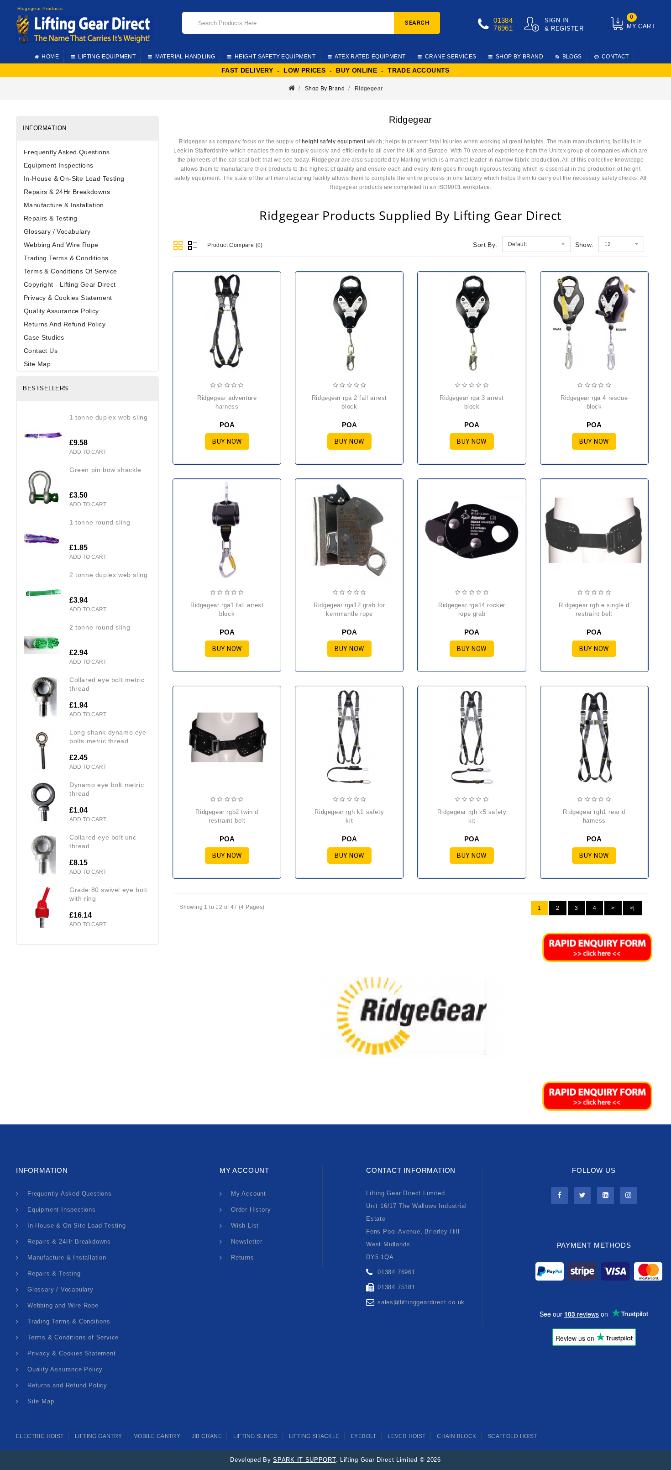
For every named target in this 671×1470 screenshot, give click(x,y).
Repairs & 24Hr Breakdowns (67, 191)
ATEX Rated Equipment (370, 56)
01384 (503, 20)
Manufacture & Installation (64, 205)
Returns (242, 1257)
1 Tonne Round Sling (99, 522)
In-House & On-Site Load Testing (74, 178)
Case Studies (44, 337)
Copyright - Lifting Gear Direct (69, 284)
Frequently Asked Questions (67, 152)
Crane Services (451, 56)
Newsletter (246, 1241)
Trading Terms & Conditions (66, 258)
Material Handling (185, 56)
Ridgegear (369, 88)
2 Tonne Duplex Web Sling (108, 574)
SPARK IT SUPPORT (304, 1459)
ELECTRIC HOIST (40, 1436)
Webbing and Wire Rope (61, 244)
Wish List (245, 1225)
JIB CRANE (207, 1436)
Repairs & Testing (51, 218)
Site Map (37, 364)
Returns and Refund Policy (64, 324)
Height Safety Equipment (275, 56)
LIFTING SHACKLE (314, 1436)
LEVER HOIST (406, 1436)
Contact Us (41, 350)
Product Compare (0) (235, 245)
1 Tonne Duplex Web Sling (108, 417)
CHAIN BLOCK (456, 1436)
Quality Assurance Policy (61, 311)
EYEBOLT (364, 1436)
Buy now (227, 441)
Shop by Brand (519, 56)
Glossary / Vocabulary (57, 231)
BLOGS (572, 56)
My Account (248, 1193)
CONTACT (615, 56)
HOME (50, 56)
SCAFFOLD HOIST (512, 1436)
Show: (584, 244)
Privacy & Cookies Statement (68, 297)
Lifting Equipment (107, 56)
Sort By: (485, 244)
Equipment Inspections (58, 165)
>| (632, 908)
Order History (251, 1209)
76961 (503, 28)
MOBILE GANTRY (156, 1436)
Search (417, 22)
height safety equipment (333, 141)
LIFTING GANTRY (98, 1436)
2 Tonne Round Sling (99, 627)
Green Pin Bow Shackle (105, 469)
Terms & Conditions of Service (70, 271)
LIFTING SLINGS (255, 1436)
